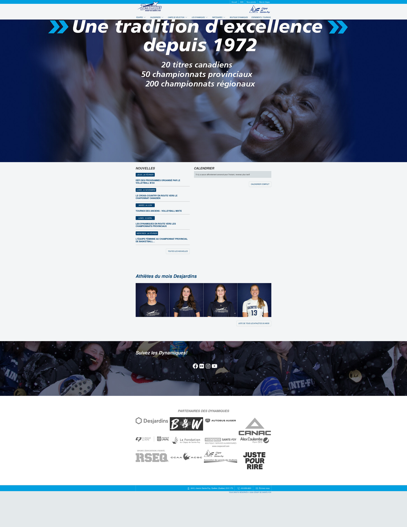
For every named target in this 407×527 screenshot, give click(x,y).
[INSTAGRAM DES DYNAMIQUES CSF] (206, 363)
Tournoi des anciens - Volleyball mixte (159, 210)
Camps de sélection (176, 17)
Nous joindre (251, 2)
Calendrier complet (260, 184)
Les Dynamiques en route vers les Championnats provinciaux (156, 225)
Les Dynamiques (198, 17)
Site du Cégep (264, 2)
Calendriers (155, 17)
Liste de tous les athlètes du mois (253, 323)
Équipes (139, 17)
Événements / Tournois (261, 17)
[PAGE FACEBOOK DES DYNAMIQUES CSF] (194, 363)
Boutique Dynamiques (239, 17)
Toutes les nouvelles (178, 251)
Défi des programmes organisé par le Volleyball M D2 (158, 181)
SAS (241, 2)
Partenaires (217, 17)
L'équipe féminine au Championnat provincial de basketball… (162, 240)
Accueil (234, 2)
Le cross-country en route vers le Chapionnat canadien (156, 196)
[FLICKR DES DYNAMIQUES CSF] (200, 363)
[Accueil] (149, 6)
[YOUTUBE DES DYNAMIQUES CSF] (213, 363)
